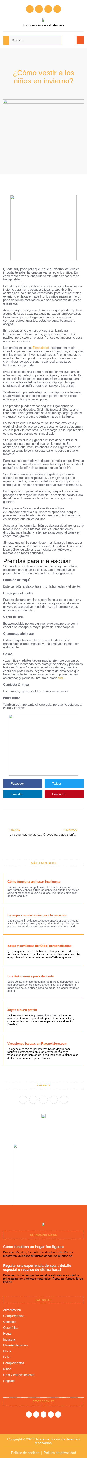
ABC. (61, 678)
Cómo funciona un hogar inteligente (33, 881)
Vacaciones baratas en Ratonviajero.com (37, 1043)
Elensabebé (41, 347)
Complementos (13, 1316)
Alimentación (12, 1310)
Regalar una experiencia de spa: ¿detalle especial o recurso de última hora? (37, 1268)
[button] (80, 40)
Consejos (9, 1321)
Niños (7, 1369)
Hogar (7, 1333)
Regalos (9, 1381)
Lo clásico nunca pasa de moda (30, 976)
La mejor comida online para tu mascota (36, 915)
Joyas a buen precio (22, 1010)
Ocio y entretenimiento (18, 1375)
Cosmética (10, 1327)
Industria (9, 1339)
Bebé (6, 1357)
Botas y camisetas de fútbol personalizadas (39, 945)
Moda (7, 1351)
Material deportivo (15, 1345)
